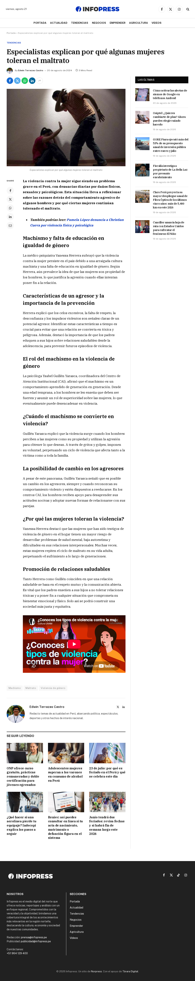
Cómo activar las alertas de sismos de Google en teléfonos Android (170, 94)
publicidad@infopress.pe (36, 941)
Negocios (99, 22)
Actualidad (58, 22)
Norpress (96, 971)
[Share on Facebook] (10, 80)
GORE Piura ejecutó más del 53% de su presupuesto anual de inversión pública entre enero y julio (170, 145)
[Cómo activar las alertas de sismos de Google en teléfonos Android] (142, 94)
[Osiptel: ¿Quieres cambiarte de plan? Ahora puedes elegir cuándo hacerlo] (142, 117)
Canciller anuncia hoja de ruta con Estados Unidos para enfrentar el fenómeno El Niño (168, 228)
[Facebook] (10, 190)
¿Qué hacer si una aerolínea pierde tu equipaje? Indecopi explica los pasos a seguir (21, 825)
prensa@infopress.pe (34, 937)
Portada (40, 22)
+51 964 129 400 (17, 953)
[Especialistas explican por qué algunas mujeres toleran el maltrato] (66, 127)
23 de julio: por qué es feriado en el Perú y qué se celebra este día (107, 772)
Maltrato (31, 688)
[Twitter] (10, 199)
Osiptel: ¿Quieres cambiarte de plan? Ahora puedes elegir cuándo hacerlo (169, 118)
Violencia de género (53, 688)
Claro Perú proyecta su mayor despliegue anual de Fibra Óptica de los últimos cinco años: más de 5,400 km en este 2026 (170, 200)
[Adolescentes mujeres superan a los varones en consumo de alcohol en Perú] (66, 753)
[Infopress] (97, 9)
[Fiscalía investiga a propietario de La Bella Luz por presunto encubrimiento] (142, 170)
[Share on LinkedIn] (32, 80)
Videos (156, 22)
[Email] (10, 225)
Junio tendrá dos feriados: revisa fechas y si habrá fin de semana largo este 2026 (106, 825)
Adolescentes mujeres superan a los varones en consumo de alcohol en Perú (65, 774)
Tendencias (79, 22)
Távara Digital (130, 971)
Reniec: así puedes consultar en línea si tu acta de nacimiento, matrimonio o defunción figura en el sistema (65, 827)
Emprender (117, 22)
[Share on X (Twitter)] (17, 80)
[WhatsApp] (10, 208)
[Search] (187, 9)
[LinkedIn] (10, 216)
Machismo (15, 688)
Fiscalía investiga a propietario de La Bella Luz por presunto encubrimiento (170, 171)
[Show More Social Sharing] (39, 80)
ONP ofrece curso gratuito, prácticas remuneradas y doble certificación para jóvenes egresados (23, 776)
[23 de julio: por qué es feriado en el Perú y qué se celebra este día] (107, 753)
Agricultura (138, 22)
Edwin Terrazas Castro (30, 70)
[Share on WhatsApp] (25, 80)
